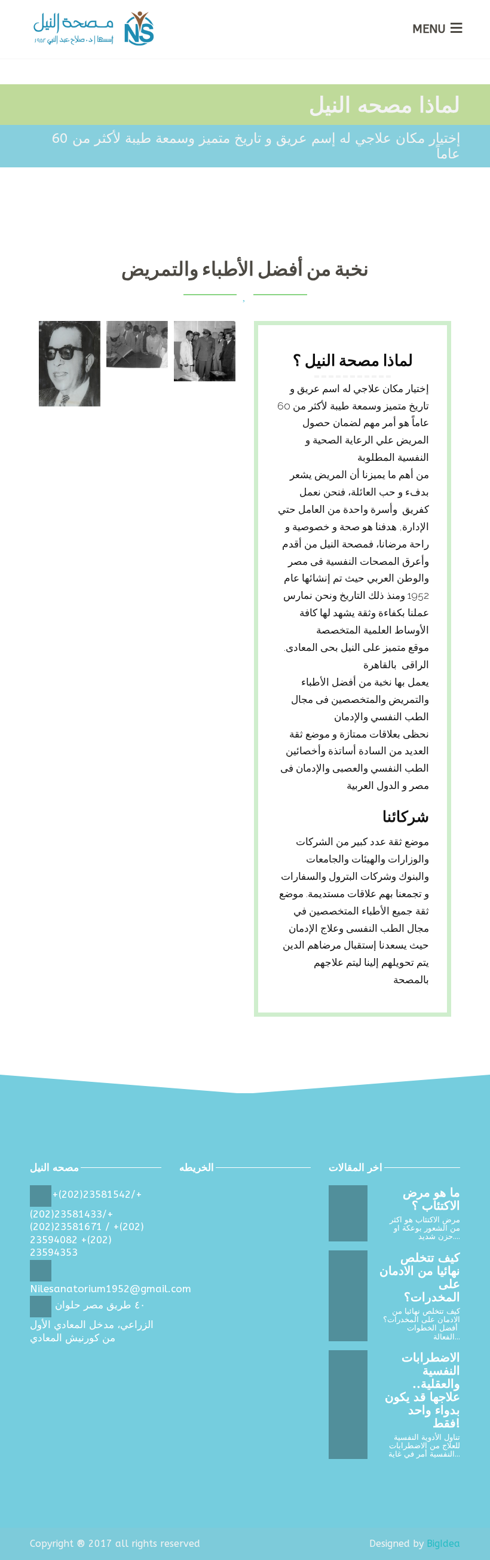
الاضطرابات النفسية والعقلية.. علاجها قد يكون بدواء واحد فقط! (422, 1390)
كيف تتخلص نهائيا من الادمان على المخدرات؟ (419, 1277)
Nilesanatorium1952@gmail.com (110, 1289)
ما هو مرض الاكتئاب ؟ (431, 1199)
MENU (429, 29)
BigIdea (443, 1543)
